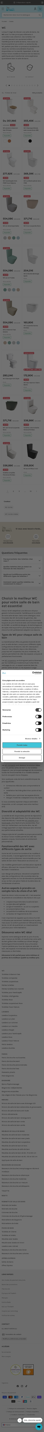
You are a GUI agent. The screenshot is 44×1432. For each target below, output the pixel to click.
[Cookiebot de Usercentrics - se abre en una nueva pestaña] (32, 672)
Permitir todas (22, 745)
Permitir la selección (22, 751)
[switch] (38, 716)
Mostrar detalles (31, 738)
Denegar (22, 758)
